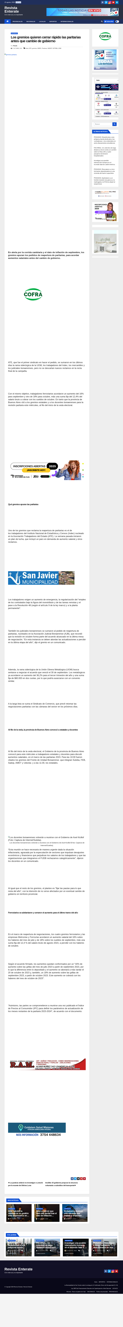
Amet (26, 48)
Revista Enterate (12, 9)
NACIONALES (30, 21)
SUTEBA (55, 48)
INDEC (39, 48)
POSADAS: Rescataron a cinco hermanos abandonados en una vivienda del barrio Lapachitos (104, 171)
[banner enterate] (47, 562)
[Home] (8, 21)
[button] (102, 21)
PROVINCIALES (18, 21)
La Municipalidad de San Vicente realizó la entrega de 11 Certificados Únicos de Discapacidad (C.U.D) (91, 1285)
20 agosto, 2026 (43, 1218)
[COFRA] (47, 278)
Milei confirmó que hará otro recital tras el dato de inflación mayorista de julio (46, 1214)
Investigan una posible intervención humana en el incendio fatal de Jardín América (104, 162)
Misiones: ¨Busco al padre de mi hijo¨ (76, 1291)
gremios (34, 48)
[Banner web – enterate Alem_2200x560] (47, 440)
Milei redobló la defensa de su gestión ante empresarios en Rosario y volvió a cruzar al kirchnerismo (18, 1215)
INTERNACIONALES (67, 21)
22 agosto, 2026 (15, 1218)
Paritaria (44, 48)
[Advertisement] (47, 107)
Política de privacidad (102, 1291)
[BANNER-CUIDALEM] (47, 1101)
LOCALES (42, 21)
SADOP (50, 48)
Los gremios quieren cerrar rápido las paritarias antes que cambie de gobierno (46, 39)
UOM (59, 48)
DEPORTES (53, 21)
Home (95, 1282)
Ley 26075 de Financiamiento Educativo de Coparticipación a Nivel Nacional (91, 1288)
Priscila (15, 45)
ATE (30, 48)
